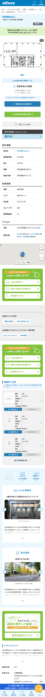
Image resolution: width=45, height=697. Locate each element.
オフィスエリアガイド (10, 335)
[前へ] (1, 55)
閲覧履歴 (41, 4)
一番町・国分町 (8, 321)
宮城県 (24, 9)
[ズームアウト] (41, 257)
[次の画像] (40, 509)
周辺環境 (36, 479)
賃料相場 (24, 335)
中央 (40, 9)
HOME (3, 9)
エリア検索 (4, 695)
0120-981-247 (25, 32)
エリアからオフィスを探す (13, 9)
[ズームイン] (41, 253)
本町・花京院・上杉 (23, 321)
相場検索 (31, 695)
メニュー (40, 695)
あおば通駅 (35, 234)
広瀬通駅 (26, 237)
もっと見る (22, 537)
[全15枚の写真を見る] (42, 69)
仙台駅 (19, 234)
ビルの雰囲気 (22, 479)
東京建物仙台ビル (10, 12)
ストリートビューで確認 (23, 262)
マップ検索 (22, 695)
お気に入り (34, 4)
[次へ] (44, 55)
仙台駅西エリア (33, 9)
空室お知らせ (14, 409)
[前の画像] (4, 509)
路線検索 (13, 695)
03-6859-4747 (27, 682)
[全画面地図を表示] (41, 247)
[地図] (38, 228)
